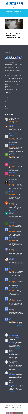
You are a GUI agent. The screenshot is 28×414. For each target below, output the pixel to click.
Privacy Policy (15, 410)
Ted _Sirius (11, 125)
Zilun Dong (11, 181)
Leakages (7, 99)
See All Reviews (14, 327)
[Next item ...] (18, 24)
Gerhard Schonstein (13, 287)
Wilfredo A (11, 144)
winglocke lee (12, 163)
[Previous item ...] (9, 24)
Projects (6, 106)
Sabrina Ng (11, 228)
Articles (6, 108)
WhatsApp (7, 111)
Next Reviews (14, 393)
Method (7, 104)
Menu (14, 7)
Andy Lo (11, 382)
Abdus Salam (12, 258)
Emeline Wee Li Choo (14, 361)
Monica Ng (11, 350)
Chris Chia (11, 191)
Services (7, 102)
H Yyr (10, 268)
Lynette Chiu (12, 222)
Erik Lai (10, 318)
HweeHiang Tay (12, 278)
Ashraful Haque (12, 248)
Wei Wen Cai (12, 372)
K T (10, 308)
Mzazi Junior (12, 339)
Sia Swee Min (12, 298)
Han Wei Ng (11, 153)
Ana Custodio (12, 237)
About (6, 97)
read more (15, 133)
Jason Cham (12, 172)
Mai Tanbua (11, 202)
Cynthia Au (11, 135)
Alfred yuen (11, 212)
